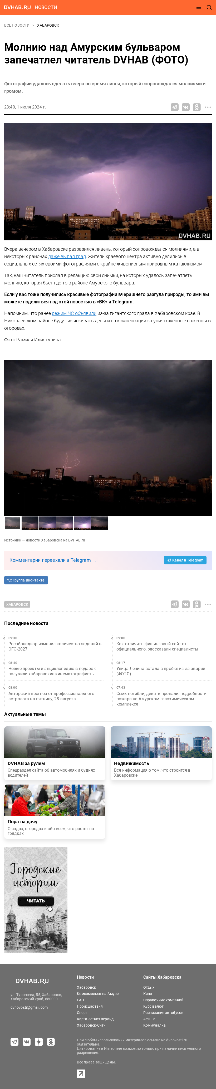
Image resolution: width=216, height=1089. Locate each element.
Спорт (82, 1013)
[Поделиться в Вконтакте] (186, 107)
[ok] (51, 1042)
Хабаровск (48, 25)
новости (46, 7)
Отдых (149, 987)
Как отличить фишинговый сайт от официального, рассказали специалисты (157, 646)
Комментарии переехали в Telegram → (53, 560)
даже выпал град (67, 256)
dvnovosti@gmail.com (29, 1007)
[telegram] (14, 1042)
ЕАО (80, 1000)
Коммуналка (154, 1025)
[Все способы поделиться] (208, 107)
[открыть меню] (198, 7)
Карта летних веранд (95, 1019)
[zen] (39, 1042)
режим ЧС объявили (74, 313)
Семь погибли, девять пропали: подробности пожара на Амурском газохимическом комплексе (161, 699)
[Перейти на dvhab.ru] (17, 7)
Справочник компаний (163, 1000)
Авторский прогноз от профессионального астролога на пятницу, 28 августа (51, 696)
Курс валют (153, 1006)
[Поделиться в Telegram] (175, 107)
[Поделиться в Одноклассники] (197, 107)
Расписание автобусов (163, 1013)
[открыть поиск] (209, 7)
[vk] (27, 1042)
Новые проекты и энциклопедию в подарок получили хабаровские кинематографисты (52, 671)
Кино (147, 994)
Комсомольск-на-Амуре (98, 994)
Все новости (17, 25)
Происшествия (90, 1006)
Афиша (149, 1019)
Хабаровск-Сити (91, 1025)
